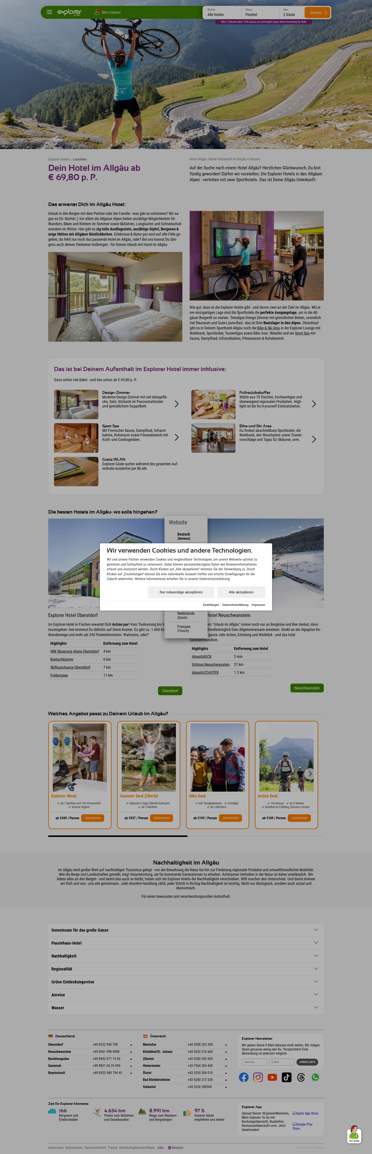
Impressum (258, 605)
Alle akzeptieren (241, 592)
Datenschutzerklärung (235, 605)
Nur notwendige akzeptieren (181, 592)
